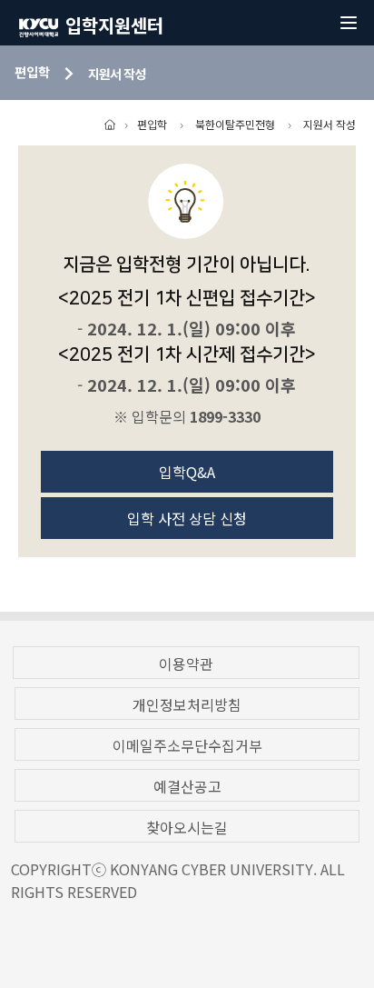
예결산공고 (187, 786)
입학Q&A (187, 472)
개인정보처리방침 (187, 704)
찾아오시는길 (187, 827)
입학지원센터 (114, 25)
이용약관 (186, 663)
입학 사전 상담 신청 (187, 518)
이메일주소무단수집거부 (187, 745)
